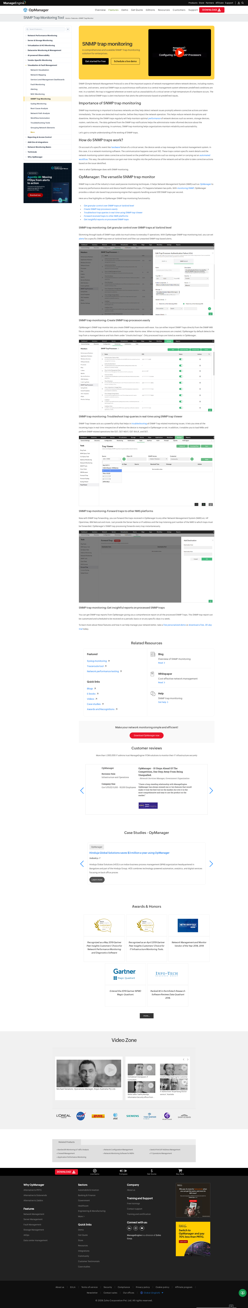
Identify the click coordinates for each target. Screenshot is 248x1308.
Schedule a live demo (125, 61)
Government (84, 1200)
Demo (124, 10)
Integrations (83, 1251)
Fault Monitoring (38, 84)
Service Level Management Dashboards (47, 80)
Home (67, 18)
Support (193, 10)
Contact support (134, 1209)
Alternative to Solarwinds (35, 1195)
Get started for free (95, 61)
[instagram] (135, 1228)
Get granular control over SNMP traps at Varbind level (109, 206)
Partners (210, 3)
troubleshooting (139, 423)
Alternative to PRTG (33, 1190)
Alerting (34, 89)
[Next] (188, 1059)
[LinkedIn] (129, 1228)
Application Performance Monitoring (72, 1157)
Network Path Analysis (40, 113)
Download (209, 9)
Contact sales (110, 1293)
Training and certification (139, 1214)
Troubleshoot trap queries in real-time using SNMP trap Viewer (113, 212)
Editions (150, 10)
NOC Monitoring (38, 94)
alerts (81, 239)
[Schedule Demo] (243, 1293)
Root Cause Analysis (39, 108)
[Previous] (183, 1059)
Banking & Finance (86, 1195)
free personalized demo (174, 625)
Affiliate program (183, 1287)
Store (201, 3)
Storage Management (34, 1230)
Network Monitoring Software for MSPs (119, 1153)
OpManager (205, 184)
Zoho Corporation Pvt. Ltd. (118, 1300)
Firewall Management (66, 1153)
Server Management (33, 1219)
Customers (179, 10)
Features (113, 10)
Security (108, 1287)
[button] (211, 790)
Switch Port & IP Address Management (165, 1150)
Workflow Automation (40, 118)
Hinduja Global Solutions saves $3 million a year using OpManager (129, 852)
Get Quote (137, 10)
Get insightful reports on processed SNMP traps (106, 219)
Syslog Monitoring (38, 104)
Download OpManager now (146, 735)
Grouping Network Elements (43, 128)
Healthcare (83, 1206)
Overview (100, 10)
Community (83, 1256)
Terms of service (89, 1287)
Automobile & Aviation (88, 1190)
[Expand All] (68, 29)
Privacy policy (143, 1287)
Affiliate (220, 3)
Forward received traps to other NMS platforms (106, 216)
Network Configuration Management (118, 1150)
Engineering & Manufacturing (91, 1211)
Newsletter (92, 1293)
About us (131, 1190)
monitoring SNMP (185, 188)
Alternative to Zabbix (33, 1200)
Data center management (36, 1240)
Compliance (124, 1287)
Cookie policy (162, 1287)
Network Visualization (40, 70)
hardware (115, 147)
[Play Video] (89, 1073)
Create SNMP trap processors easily (100, 209)
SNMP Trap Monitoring (41, 99)
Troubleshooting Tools (40, 123)
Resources (164, 10)
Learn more (97, 880)
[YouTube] (142, 1228)
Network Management (34, 1214)
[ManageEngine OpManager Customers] (124, 1116)
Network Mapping (38, 75)
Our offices (128, 1293)
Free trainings (133, 1203)
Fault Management (32, 1224)
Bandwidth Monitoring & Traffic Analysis (73, 1150)
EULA (72, 1287)
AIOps (26, 1235)
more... (146, 1016)
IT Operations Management (161, 1153)
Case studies (84, 1267)
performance (154, 118)
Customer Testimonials (89, 1261)
